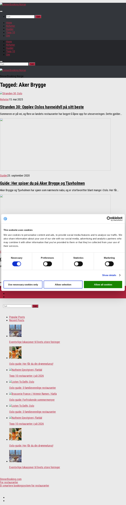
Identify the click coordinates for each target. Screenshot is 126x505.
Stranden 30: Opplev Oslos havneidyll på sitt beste (42, 107)
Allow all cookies (103, 284)
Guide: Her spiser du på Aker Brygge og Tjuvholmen (42, 183)
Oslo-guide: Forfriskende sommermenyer (32, 399)
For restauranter (9, 482)
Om (8, 35)
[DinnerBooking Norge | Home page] (13, 4)
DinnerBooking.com (11, 479)
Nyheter (10, 26)
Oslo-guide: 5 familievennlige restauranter (32, 387)
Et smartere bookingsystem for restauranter (24, 485)
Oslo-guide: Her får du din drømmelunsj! (31, 363)
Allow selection (63, 284)
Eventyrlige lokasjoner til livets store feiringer (34, 342)
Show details (109, 275)
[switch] (47, 263)
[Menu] (1, 11)
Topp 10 (10, 32)
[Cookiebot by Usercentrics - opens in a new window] (109, 219)
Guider (10, 29)
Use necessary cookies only (23, 284)
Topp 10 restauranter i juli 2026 (26, 375)
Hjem (9, 22)
